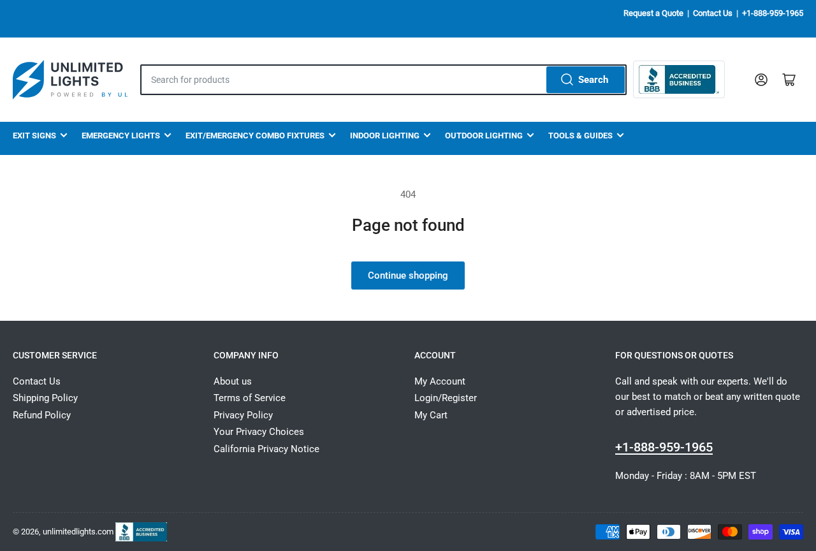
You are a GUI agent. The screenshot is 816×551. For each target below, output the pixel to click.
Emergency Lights (121, 135)
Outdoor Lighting (484, 135)
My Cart (431, 415)
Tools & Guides (580, 135)
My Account (439, 381)
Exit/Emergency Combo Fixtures (255, 135)
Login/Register (445, 398)
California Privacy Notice (266, 449)
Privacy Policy (243, 415)
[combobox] (383, 79)
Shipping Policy (45, 398)
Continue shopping (408, 275)
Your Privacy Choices (259, 431)
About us (233, 381)
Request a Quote (653, 13)
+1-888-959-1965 (772, 13)
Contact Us (712, 13)
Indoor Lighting (384, 135)
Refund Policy (42, 415)
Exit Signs (34, 135)
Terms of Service (250, 398)
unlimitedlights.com (78, 531)
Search (593, 79)
